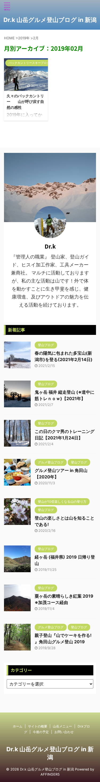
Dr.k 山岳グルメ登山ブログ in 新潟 (50, 19)
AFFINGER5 (50, 774)
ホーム (17, 726)
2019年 (24, 38)
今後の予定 (41, 732)
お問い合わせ (64, 732)
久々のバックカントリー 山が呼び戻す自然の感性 (25, 102)
